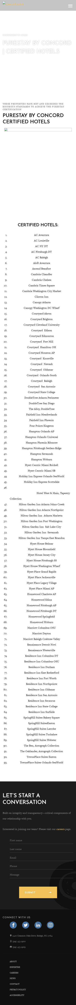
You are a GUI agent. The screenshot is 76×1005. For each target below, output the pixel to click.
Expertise (15, 967)
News (13, 978)
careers (60, 829)
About (13, 961)
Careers (14, 972)
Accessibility (17, 995)
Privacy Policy (18, 989)
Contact (14, 984)
